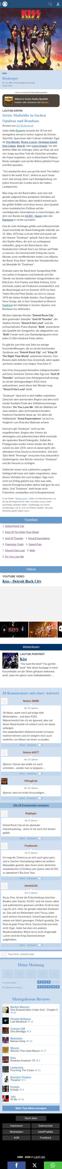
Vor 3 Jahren (31, 893)
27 (44, 1051)
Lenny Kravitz (39, 146)
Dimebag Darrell (47, 142)
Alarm (22, 745)
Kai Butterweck (24, 125)
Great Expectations (39, 538)
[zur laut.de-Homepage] (4, 4)
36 (22, 1099)
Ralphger (31, 813)
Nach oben (31, 1118)
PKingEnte (31, 781)
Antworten (31, 745)
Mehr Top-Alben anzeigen (31, 1108)
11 (39, 1070)
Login (58, 4)
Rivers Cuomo (29, 142)
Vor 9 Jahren (31, 820)
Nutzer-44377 (31, 752)
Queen (38, 216)
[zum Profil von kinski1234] (4, 886)
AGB (16, 1137)
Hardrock (7, 305)
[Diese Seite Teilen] (16, 1165)
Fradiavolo (31, 845)
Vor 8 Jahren (31, 853)
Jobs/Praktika (45, 1131)
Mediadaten (16, 1131)
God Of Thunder (14, 538)
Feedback (45, 1137)
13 (31, 1021)
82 (15, 1012)
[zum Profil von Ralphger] (4, 813)
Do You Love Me (14, 556)
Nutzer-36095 (31, 701)
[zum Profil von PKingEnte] (4, 781)
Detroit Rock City (14, 526)
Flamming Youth (14, 544)
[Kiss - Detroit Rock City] (14, 630)
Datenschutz (45, 1125)
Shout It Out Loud (15, 550)
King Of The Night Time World (22, 532)
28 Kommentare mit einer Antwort (30, 693)
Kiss (4, 73)
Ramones (7, 220)
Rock (10, 86)
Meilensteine (21, 498)
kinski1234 (31, 885)
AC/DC (29, 216)
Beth (32, 550)
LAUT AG (39, 1157)
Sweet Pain (35, 544)
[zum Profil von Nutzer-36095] (4, 701)
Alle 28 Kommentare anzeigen (31, 805)
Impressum (16, 1125)
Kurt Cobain (9, 146)
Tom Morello (13, 142)
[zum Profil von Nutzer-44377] (4, 752)
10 (30, 1041)
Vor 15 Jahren (31, 708)
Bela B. (21, 146)
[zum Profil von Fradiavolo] (4, 846)
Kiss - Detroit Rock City (21, 581)
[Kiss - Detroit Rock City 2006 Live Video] (43, 630)
